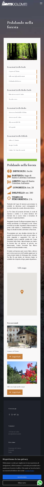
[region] (22, 471)
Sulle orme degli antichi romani (16, 387)
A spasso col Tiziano (13, 351)
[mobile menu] (41, 3)
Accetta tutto (22, 477)
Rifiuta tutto (22, 483)
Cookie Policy (29, 471)
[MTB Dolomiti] (14, 3)
